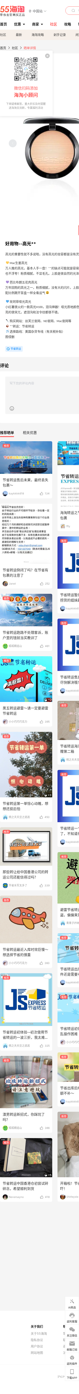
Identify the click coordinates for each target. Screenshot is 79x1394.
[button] (38, 11)
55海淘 (12, 11)
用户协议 (37, 1346)
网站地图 (37, 1352)
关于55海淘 (39, 1333)
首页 (3, 48)
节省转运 (16, 348)
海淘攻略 (38, 34)
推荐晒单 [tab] (7, 432)
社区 (3, 34)
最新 (19, 34)
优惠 (17, 24)
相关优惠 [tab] (30, 432)
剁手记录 (60, 34)
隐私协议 (37, 1340)
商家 (35, 24)
